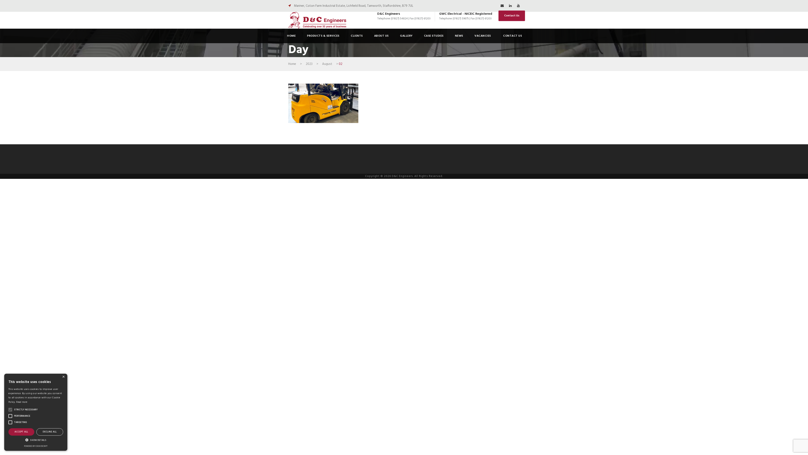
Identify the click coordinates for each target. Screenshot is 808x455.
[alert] (35, 412)
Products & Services (324, 31)
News (458, 31)
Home (293, 31)
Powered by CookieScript (36, 446)
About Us (382, 31)
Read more (21, 402)
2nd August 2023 (313, 104)
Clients (358, 31)
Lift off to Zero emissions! (323, 99)
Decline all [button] (50, 432)
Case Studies (433, 31)
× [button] (63, 377)
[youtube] (518, 5)
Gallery (406, 31)
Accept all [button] (21, 432)
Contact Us (511, 15)
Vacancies (481, 31)
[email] (502, 5)
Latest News (343, 104)
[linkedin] (510, 5)
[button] (10, 409)
